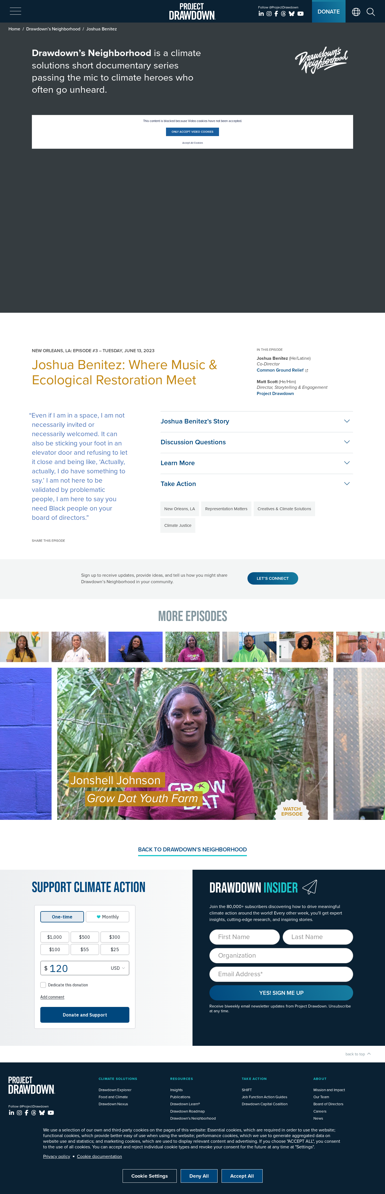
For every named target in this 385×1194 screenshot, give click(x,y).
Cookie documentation (99, 1156)
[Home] (192, 11)
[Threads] (284, 14)
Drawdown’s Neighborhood (53, 29)
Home (14, 29)
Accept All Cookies (192, 143)
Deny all (199, 1176)
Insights (176, 1089)
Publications (180, 1096)
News (318, 1118)
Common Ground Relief (280, 370)
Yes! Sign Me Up (281, 993)
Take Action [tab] (178, 484)
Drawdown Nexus (113, 1103)
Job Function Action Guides (264, 1096)
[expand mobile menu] (15, 12)
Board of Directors (328, 1103)
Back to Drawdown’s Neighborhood (192, 849)
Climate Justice (177, 525)
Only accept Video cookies (192, 132)
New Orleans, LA (179, 509)
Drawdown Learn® (185, 1103)
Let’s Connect (273, 578)
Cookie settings (149, 1176)
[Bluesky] (292, 14)
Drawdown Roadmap (187, 1111)
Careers (319, 1111)
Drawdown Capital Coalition (264, 1103)
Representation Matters (226, 509)
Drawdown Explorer (115, 1089)
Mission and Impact (329, 1089)
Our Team (321, 1096)
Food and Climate (113, 1096)
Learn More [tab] (178, 463)
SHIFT (247, 1089)
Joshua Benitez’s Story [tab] (195, 421)
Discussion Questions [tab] (193, 442)
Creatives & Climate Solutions (284, 509)
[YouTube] (300, 14)
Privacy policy (56, 1156)
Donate (329, 11)
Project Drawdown (275, 393)
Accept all (242, 1176)
